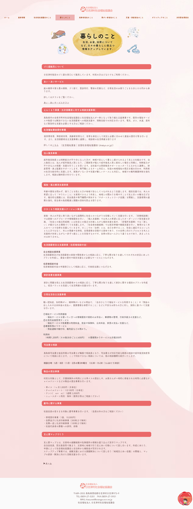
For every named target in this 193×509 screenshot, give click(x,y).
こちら (55, 145)
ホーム (48, 463)
